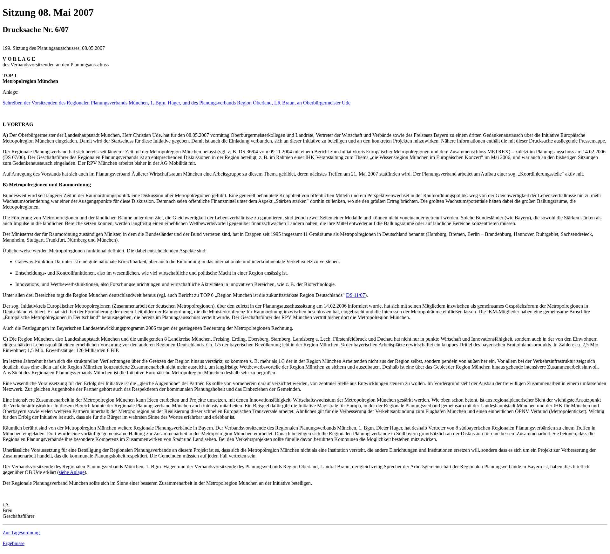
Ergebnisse (13, 543)
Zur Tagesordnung (21, 532)
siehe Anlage (72, 472)
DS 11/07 (355, 295)
